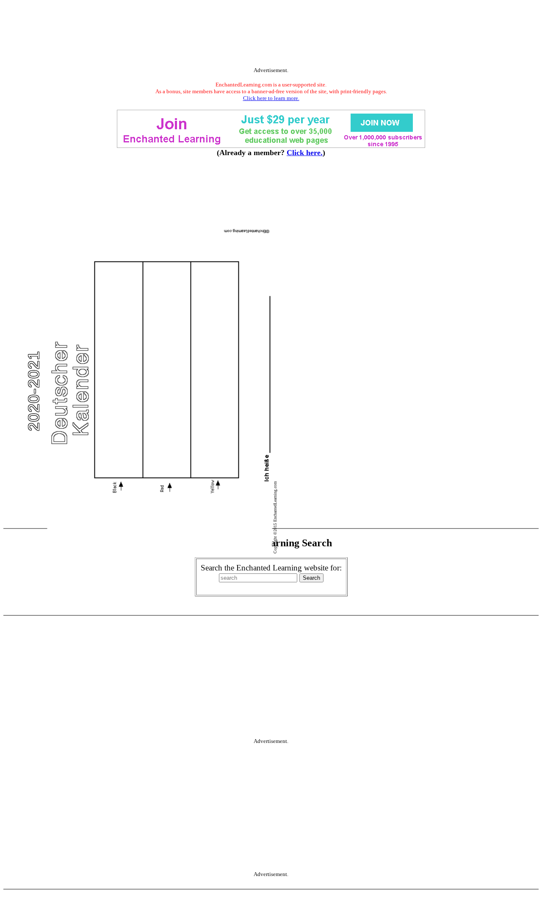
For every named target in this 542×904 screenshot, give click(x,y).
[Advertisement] (271, 35)
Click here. (305, 152)
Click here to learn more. (271, 98)
